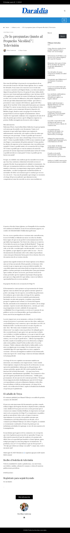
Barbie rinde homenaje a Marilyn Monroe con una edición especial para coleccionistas (56, 105)
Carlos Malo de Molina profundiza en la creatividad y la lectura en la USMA (57, 147)
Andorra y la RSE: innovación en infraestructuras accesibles (57, 161)
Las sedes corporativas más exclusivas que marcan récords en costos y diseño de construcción (57, 123)
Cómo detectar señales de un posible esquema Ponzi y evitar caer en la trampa (57, 50)
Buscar (50, 33)
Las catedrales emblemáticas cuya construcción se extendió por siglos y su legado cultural (56, 96)
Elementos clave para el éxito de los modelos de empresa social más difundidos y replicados (57, 65)
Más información (24, 497)
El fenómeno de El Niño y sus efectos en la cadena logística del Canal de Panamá (57, 57)
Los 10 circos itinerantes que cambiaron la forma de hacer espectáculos (57, 88)
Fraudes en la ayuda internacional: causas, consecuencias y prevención (56, 154)
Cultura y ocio (8, 32)
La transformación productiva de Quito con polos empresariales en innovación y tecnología (55, 132)
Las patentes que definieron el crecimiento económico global (57, 81)
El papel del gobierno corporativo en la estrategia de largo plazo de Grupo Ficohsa (56, 114)
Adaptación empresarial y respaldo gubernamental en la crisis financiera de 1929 (57, 140)
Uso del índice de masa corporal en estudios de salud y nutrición (57, 73)
